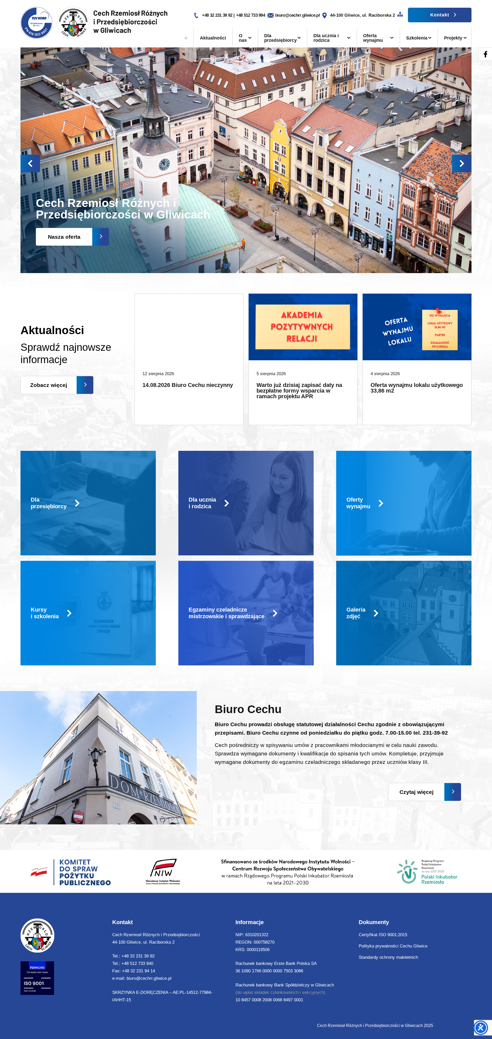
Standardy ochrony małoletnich (388, 957)
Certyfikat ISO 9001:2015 (383, 934)
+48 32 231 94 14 (138, 970)
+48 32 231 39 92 (217, 15)
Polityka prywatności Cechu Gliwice (393, 946)
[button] (461, 163)
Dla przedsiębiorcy (280, 38)
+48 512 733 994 (250, 15)
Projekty (453, 38)
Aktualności (213, 38)
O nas (243, 38)
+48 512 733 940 (137, 963)
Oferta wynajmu (373, 38)
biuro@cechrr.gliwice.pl (297, 15)
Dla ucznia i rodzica (326, 38)
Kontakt (439, 14)
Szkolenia (416, 38)
